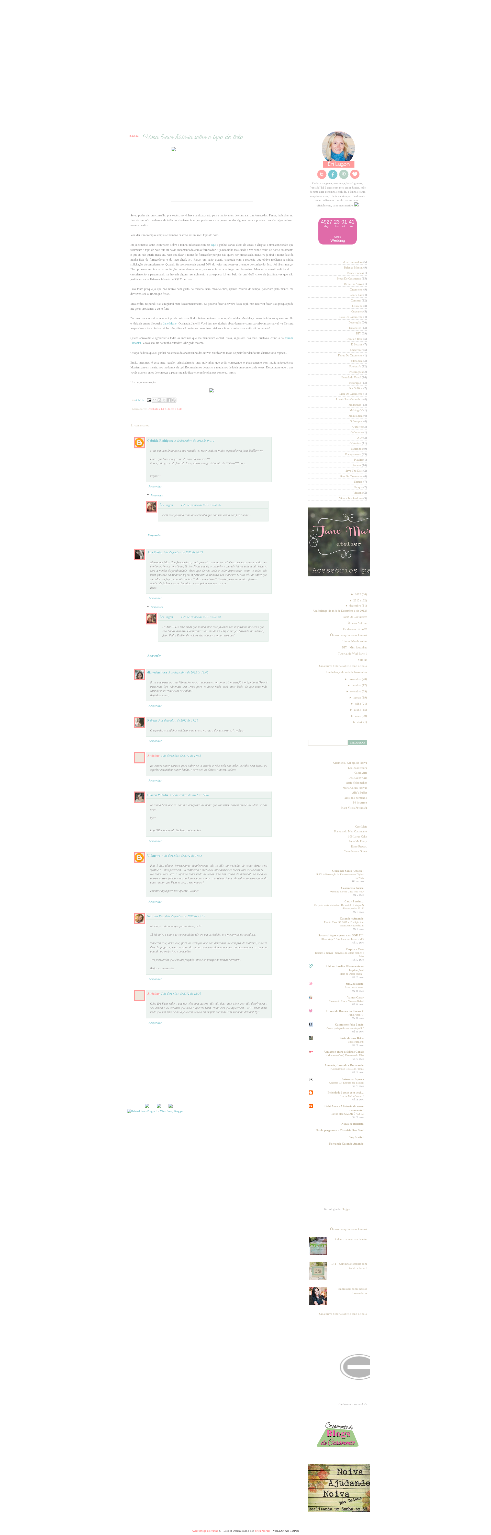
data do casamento (351, 316)
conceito (357, 305)
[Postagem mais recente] (147, 1106)
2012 (356, 600)
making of (356, 410)
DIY (163, 408)
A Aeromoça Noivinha (205, 1530)
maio (358, 715)
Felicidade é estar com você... (346, 1092)
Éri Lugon (166, 505)
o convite (357, 432)
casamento (356, 289)
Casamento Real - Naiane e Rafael (346, 1001)
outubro (357, 685)
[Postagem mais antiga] (159, 1106)
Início (147, 115)
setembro (356, 691)
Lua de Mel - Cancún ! (352, 1096)
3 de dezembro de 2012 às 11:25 (178, 720)
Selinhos (246, 115)
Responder (155, 486)
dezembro (355, 605)
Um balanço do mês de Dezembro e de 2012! (340, 610)
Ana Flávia (154, 552)
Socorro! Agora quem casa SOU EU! (341, 935)
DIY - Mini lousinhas (354, 647)
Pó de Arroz (360, 802)
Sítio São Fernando (355, 797)
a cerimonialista (353, 261)
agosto (357, 697)
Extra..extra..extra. (354, 987)
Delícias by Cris (358, 777)
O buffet (357, 426)
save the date (354, 470)
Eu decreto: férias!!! (355, 629)
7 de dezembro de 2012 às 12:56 (181, 993)
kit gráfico (356, 388)
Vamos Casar (355, 997)
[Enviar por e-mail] (154, 400)
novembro (355, 679)
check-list (356, 294)
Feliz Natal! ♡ (356, 1014)
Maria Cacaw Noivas (355, 787)
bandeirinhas (355, 272)
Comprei (356, 300)
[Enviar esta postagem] (148, 399)
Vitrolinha (279, 115)
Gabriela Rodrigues (160, 440)
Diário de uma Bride (351, 1038)
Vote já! (362, 659)
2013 (358, 594)
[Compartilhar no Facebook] (169, 400)
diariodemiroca (157, 672)
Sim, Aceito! (356, 1136)
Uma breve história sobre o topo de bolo (343, 665)
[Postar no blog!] (159, 400)
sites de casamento (351, 476)
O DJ (360, 437)
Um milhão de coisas (354, 641)
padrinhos (357, 448)
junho (358, 709)
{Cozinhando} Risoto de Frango (347, 1068)
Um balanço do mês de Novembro (346, 671)
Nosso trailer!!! (356, 1041)
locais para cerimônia (349, 399)
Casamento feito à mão (349, 1024)
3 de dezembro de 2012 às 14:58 (181, 755)
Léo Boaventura (357, 767)
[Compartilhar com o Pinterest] (173, 400)
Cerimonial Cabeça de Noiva (350, 762)
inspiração (355, 382)
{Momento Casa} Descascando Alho (345, 1055)
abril (360, 722)
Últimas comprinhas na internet (348, 635)
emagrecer (356, 349)
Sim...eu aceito (355, 983)
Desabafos (154, 408)
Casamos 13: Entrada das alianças (346, 1082)
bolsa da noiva (353, 283)
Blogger (346, 1209)
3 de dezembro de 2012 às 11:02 (188, 672)
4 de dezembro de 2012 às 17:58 (185, 916)
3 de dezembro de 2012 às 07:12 (194, 440)
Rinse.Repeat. (359, 846)
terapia (358, 487)
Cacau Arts (360, 772)
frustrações (356, 371)
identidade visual (351, 377)
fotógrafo (355, 366)
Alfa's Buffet (359, 792)
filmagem (357, 360)
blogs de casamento (349, 278)
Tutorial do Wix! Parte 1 (352, 653)
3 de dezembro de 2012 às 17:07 (189, 795)
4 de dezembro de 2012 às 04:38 (201, 617)
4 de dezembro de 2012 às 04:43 (182, 855)
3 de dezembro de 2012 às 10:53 (183, 552)
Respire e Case (355, 949)
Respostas (157, 495)
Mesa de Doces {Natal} (352, 973)
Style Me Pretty (358, 841)
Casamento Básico (352, 887)
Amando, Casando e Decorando (344, 1065)
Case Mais (361, 826)
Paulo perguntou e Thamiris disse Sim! (340, 1130)
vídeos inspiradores (351, 498)
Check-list (212, 115)
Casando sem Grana (355, 851)
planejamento (353, 454)
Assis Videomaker (356, 782)
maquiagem (356, 415)
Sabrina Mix (155, 916)
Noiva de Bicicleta (352, 1123)
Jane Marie (170, 323)
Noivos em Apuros (352, 1078)
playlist (358, 459)
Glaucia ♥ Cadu (157, 795)
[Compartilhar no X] (164, 400)
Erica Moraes (262, 1530)
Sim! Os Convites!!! (355, 616)
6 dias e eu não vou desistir (351, 1238)
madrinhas (355, 404)
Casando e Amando (352, 918)
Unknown (154, 855)
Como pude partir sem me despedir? (345, 1028)
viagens (358, 492)
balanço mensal (353, 267)
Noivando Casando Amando (346, 1143)
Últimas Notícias (357, 622)
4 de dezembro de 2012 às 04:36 (201, 505)
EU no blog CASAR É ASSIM (347, 1113)
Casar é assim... (354, 901)
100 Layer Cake (357, 836)
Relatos (357, 465)
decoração (355, 322)
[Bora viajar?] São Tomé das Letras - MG (342, 939)
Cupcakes (357, 311)
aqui (213, 244)
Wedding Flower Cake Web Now (347, 891)
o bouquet (356, 421)
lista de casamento (351, 393)
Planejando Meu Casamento (350, 831)
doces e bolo (175, 408)
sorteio (358, 481)
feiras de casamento (350, 355)
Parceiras (177, 115)
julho (358, 703)
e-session (357, 344)
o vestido (355, 443)
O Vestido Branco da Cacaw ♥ (345, 1011)
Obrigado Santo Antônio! (348, 870)
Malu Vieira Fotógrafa (354, 807)
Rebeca (152, 720)
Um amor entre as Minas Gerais (344, 1051)
